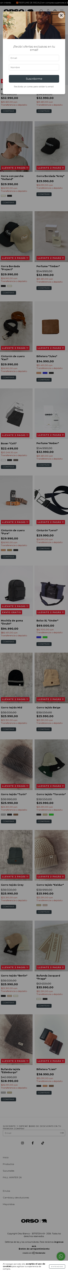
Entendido (57, 1266)
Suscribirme (34, 78)
